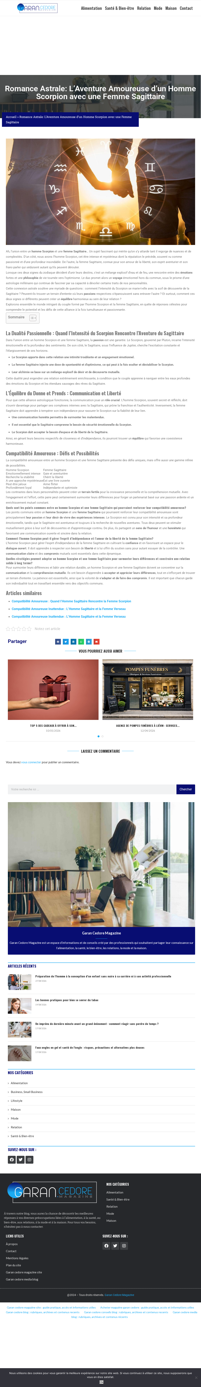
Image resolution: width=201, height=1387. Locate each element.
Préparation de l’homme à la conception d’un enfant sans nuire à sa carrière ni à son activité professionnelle (103, 976)
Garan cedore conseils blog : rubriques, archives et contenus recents (126, 1312)
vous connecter (31, 762)
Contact (186, 8)
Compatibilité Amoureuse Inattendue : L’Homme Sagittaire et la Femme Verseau (69, 609)
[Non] (196, 1378)
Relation (144, 8)
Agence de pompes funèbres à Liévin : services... (148, 725)
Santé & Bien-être (119, 8)
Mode (158, 8)
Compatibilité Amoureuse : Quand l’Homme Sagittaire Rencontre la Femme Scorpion (71, 601)
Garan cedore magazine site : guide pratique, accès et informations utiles (51, 1307)
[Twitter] (21, 1160)
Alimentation (91, 8)
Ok (101, 1382)
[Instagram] (29, 1160)
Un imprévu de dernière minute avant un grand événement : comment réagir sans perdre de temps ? (97, 1024)
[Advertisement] (100, 45)
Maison (171, 8)
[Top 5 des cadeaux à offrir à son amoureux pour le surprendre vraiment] (53, 689)
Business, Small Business (27, 1092)
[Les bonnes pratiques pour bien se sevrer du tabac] (19, 1006)
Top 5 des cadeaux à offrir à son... (53, 725)
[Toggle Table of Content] (30, 318)
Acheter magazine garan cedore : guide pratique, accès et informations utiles (147, 1307)
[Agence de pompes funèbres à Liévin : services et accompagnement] (147, 689)
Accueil (11, 117)
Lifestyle (16, 1100)
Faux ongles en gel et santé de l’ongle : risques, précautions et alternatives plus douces (89, 1047)
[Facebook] (12, 1160)
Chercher (186, 789)
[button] (58, 642)
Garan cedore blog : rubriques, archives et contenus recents (42, 1312)
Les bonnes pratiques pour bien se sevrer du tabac (66, 1000)
